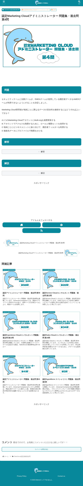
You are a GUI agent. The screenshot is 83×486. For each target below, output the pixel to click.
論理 (54, 9)
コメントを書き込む (41, 449)
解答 (43, 152)
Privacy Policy (21, 476)
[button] (77, 297)
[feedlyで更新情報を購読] (61, 224)
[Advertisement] (41, 76)
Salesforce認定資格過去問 (12, 9)
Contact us (61, 476)
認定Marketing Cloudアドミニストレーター (36, 9)
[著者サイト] (21, 224)
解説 (43, 173)
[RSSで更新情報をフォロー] (41, 230)
